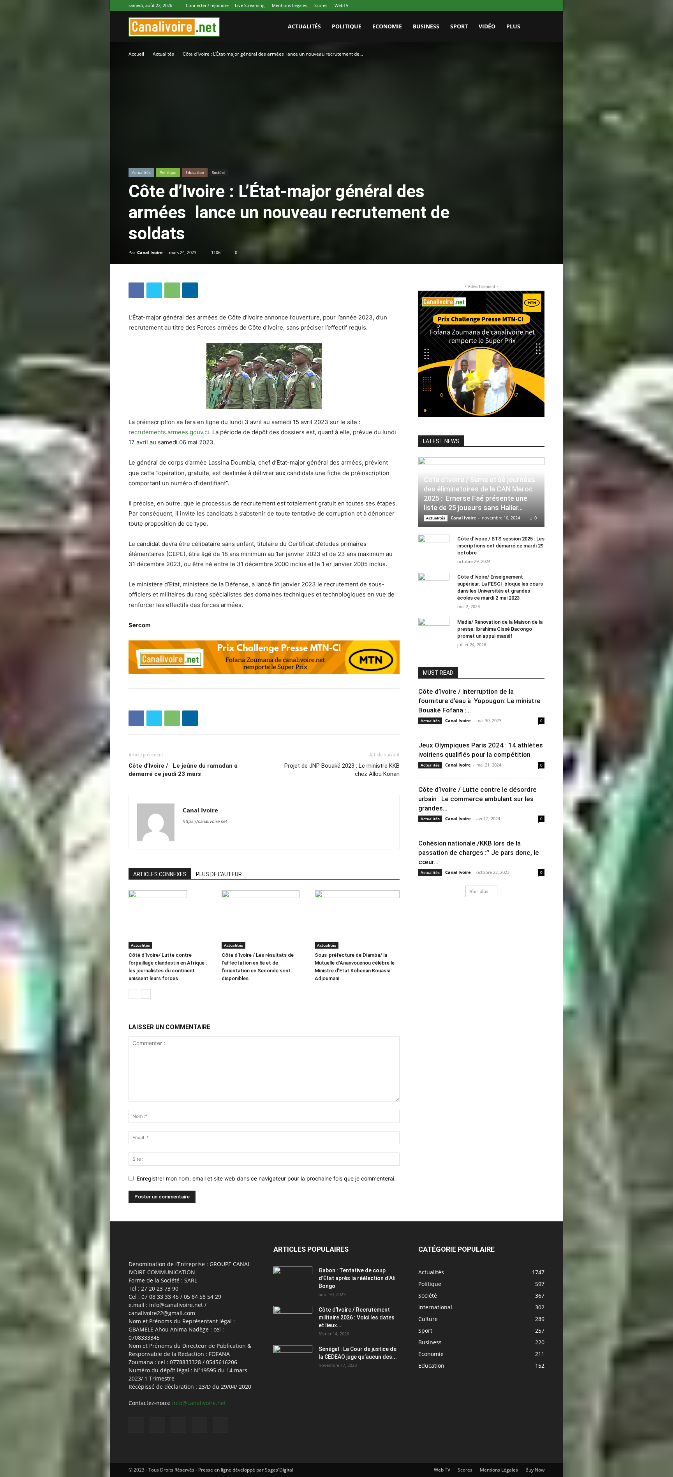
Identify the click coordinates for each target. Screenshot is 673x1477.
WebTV (342, 5)
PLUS (513, 26)
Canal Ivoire (150, 252)
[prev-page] (133, 994)
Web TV (442, 1469)
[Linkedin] (500, 5)
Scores (320, 5)
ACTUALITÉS (304, 26)
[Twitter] (513, 5)
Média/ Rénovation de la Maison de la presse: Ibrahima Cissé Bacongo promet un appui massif (500, 629)
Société (219, 172)
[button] (535, 27)
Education (194, 172)
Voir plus (479, 891)
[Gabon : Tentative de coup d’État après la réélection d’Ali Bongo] (292, 1280)
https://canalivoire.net (205, 821)
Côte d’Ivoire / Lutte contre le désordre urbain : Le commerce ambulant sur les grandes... (477, 799)
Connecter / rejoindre (207, 5)
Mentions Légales (289, 5)
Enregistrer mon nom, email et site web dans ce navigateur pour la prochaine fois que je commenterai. (266, 1178)
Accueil (136, 54)
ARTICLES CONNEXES (160, 874)
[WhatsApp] (526, 5)
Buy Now (534, 1469)
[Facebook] (487, 5)
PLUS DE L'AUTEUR (219, 874)
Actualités (163, 54)
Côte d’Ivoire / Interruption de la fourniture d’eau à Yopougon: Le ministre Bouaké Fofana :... (479, 701)
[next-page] (146, 994)
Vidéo (487, 26)
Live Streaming (249, 5)
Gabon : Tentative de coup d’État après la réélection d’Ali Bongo (357, 1278)
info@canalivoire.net (199, 1403)
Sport (459, 26)
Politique (346, 26)
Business (426, 26)
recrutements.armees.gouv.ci (169, 432)
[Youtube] (538, 5)
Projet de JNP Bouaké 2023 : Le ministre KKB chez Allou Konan (342, 769)
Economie (387, 26)
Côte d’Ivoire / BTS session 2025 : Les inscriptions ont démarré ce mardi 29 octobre (500, 546)
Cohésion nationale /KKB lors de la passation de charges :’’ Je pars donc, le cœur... (478, 852)
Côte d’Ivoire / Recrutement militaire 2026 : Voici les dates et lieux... (357, 1317)
